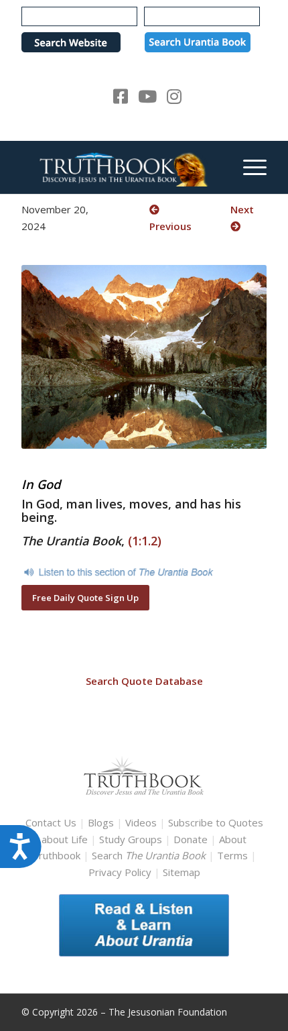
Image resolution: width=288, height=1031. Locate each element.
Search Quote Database (144, 681)
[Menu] (248, 167)
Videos (141, 822)
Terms (232, 855)
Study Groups (132, 839)
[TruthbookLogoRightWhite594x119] (119, 167)
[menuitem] (248, 167)
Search (150, 855)
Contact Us (50, 822)
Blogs (101, 822)
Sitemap (181, 872)
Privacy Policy (119, 872)
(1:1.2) (144, 541)
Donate (190, 839)
